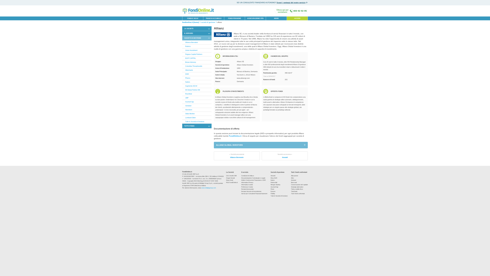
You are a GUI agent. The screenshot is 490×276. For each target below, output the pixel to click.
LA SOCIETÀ (188, 29)
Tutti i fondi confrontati (298, 193)
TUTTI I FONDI (189, 126)
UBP (186, 98)
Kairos (273, 180)
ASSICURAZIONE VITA (255, 18)
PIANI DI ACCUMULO (213, 18)
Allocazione (294, 175)
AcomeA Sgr (189, 102)
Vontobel (188, 106)
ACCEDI (297, 18)
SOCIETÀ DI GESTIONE (192, 38)
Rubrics (188, 46)
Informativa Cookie (247, 184)
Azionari (293, 180)
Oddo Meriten (190, 114)
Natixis (187, 82)
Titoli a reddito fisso (297, 189)
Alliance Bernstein (191, 42)
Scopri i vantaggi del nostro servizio (291, 3)
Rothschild (274, 182)
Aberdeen (188, 110)
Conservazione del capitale (299, 184)
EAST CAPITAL (190, 58)
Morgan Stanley (275, 184)
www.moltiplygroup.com (208, 188)
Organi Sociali (230, 178)
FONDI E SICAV (192, 18)
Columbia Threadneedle (193, 66)
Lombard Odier (190, 118)
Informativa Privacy (247, 182)
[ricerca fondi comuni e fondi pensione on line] (198, 10)
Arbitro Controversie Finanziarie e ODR (253, 180)
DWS (187, 74)
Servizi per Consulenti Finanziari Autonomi (254, 193)
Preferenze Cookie (247, 187)
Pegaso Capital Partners (193, 54)
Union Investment (191, 50)
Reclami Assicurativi (247, 189)
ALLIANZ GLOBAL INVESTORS (229, 145)
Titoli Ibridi (294, 191)
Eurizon (273, 191)
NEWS (276, 18)
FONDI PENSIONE (234, 18)
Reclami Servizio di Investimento (251, 191)
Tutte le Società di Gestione (194, 122)
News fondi (229, 180)
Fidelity (273, 193)
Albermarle (189, 70)
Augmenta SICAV (191, 86)
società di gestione (208, 22)
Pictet (272, 189)
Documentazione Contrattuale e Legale (253, 178)
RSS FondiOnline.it (232, 182)
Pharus (187, 78)
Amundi (285, 155)
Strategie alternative (297, 187)
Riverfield (188, 94)
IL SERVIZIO (188, 33)
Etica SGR (274, 178)
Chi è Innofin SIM (231, 175)
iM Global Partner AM (192, 90)
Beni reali (294, 182)
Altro (292, 178)
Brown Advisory (190, 62)
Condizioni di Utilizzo (247, 175)
